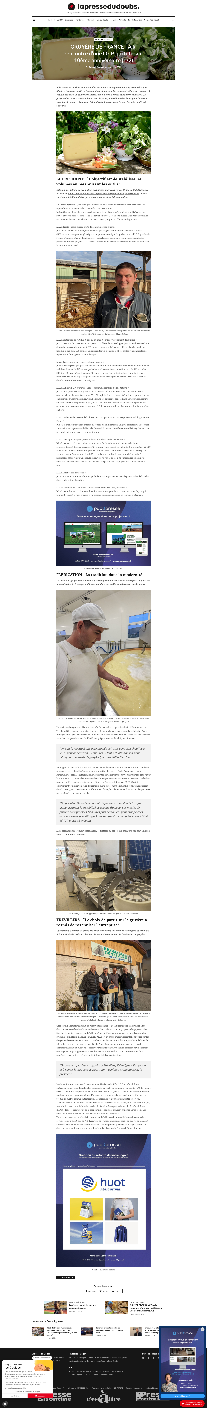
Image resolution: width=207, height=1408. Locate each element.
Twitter (105, 1291)
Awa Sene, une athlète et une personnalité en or (82, 1306)
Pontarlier (80, 20)
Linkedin (118, 1291)
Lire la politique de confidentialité (15, 1388)
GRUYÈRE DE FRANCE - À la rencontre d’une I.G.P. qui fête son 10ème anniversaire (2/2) (146, 1308)
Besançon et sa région (77, 1357)
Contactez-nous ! (151, 20)
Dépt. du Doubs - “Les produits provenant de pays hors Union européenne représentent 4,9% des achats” (61, 1331)
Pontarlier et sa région (96, 1361)
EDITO (60, 20)
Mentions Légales (151, 1388)
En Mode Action (135, 20)
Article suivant (137, 1302)
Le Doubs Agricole (118, 20)
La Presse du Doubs (54, 1388)
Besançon (69, 20)
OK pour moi (40, 1396)
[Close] (202, 1329)
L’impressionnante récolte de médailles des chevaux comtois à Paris (109, 1330)
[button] (5, 1404)
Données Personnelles (134, 1388)
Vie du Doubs (102, 20)
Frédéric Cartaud (95, 67)
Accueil (51, 20)
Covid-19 (92, 1357)
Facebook (92, 1291)
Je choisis (15, 1396)
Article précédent (77, 1302)
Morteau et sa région (77, 1361)
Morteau (90, 20)
